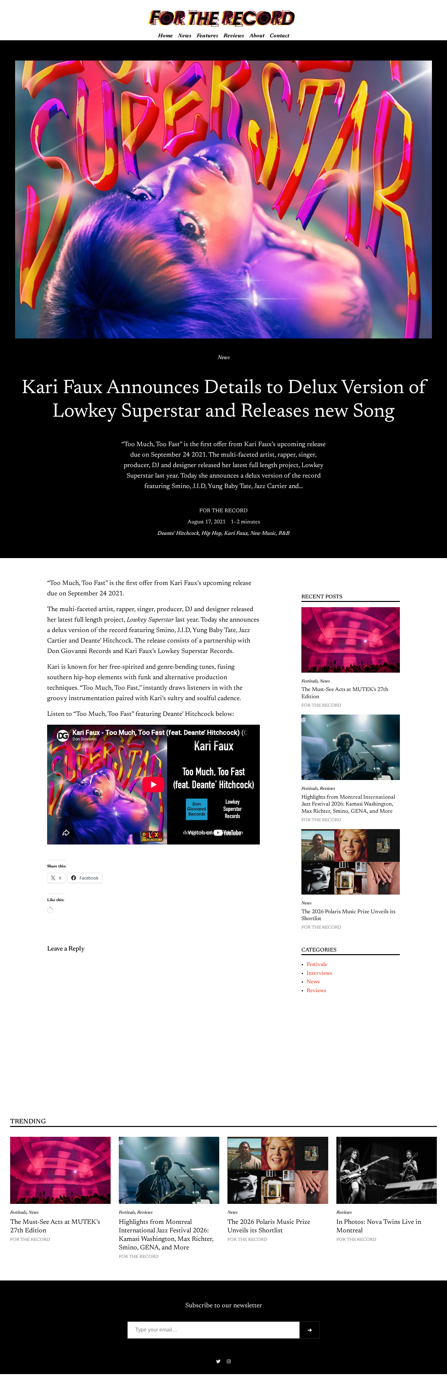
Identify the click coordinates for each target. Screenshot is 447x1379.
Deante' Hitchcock (178, 533)
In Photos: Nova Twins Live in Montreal (378, 1226)
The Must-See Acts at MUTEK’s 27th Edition (344, 693)
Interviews (319, 973)
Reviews (327, 789)
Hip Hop (212, 533)
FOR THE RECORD (223, 511)
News (224, 357)
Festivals (309, 681)
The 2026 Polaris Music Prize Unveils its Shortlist (348, 915)
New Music (263, 533)
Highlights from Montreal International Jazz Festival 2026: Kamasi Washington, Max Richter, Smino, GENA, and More (348, 804)
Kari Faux (236, 533)
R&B (284, 533)
